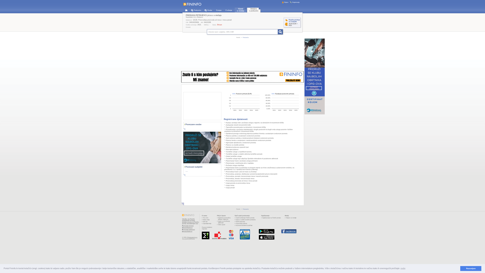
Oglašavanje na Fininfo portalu (271, 218)
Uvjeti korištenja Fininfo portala (245, 218)
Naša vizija (206, 219)
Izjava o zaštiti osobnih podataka (246, 219)
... (187, 170)
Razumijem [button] (471, 268)
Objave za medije (291, 218)
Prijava (286, 2)
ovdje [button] (403, 268)
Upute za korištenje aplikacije (224, 221)
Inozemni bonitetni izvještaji (244, 225)
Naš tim (205, 221)
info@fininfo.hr (188, 227)
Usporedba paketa (241, 223)
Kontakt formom (189, 225)
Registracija (295, 2)
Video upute (221, 224)
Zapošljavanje (207, 223)
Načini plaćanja (240, 221)
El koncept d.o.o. (192, 237)
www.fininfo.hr (188, 231)
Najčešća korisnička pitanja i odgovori (224, 218)
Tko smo (205, 218)
